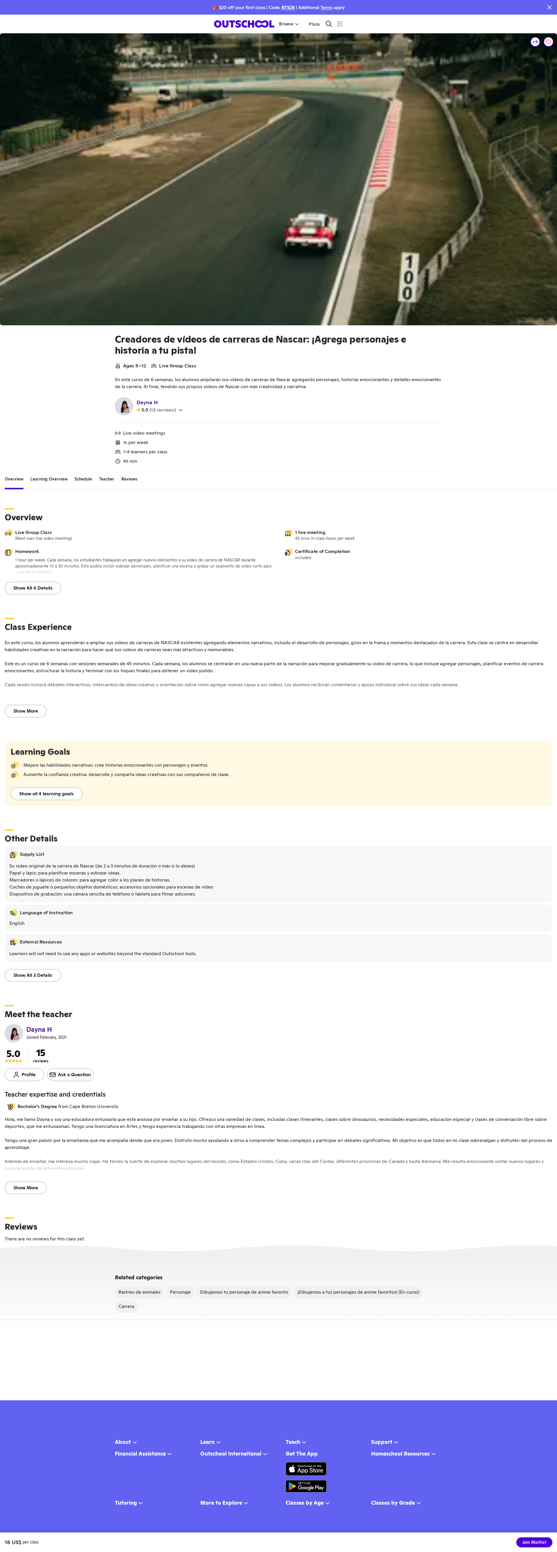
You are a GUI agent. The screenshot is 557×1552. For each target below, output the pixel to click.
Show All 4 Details (33, 588)
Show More (25, 711)
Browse (286, 24)
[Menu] (340, 24)
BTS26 (288, 7)
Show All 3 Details (32, 975)
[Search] (328, 23)
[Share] (535, 42)
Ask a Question (74, 1074)
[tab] (14, 479)
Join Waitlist (534, 1542)
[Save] (548, 42)
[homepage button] (244, 24)
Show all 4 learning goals (46, 794)
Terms (326, 7)
